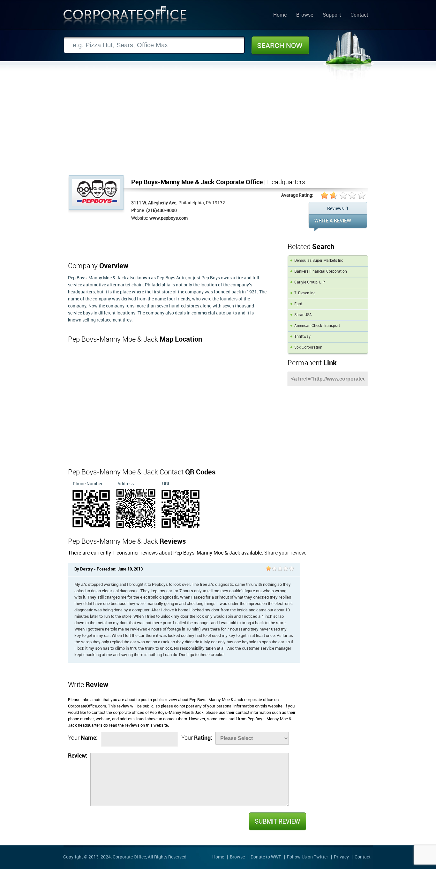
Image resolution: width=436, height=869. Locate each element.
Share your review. (285, 553)
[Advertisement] (218, 127)
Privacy (341, 857)
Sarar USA (303, 315)
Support (332, 15)
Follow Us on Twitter (307, 857)
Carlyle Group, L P (309, 282)
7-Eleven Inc (304, 293)
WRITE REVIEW (337, 222)
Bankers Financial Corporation (320, 271)
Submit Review (277, 821)
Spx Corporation (308, 347)
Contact (359, 15)
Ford (298, 304)
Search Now (280, 45)
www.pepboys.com (168, 218)
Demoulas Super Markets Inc (318, 261)
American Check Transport (317, 326)
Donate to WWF (266, 857)
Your (83, 738)
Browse (304, 15)
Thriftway (302, 337)
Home (280, 15)
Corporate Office (125, 17)
